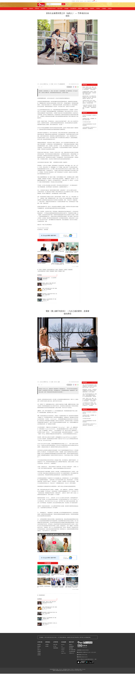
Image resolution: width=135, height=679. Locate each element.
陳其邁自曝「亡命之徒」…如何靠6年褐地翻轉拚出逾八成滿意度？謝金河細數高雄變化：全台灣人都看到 (90, 390)
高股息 (54, 6)
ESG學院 (46, 646)
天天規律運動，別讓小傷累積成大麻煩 (71, 263)
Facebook (62, 644)
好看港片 (65, 269)
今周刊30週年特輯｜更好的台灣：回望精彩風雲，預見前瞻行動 (89, 128)
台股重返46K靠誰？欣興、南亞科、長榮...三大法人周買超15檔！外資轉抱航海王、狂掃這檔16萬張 (89, 102)
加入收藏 (69, 86)
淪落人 (57, 269)
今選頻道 (39, 653)
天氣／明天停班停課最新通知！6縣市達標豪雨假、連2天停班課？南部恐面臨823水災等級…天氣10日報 (90, 386)
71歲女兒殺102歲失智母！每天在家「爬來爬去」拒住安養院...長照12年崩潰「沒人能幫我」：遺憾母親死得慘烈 (89, 107)
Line (62, 646)
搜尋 (63, 4)
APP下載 (54, 646)
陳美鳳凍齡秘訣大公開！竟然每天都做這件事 (57, 252)
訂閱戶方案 (55, 644)
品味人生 (39, 649)
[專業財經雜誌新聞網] (41, 4)
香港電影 (44, 269)
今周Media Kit (71, 653)
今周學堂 (47, 644)
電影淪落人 (61, 269)
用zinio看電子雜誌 (72, 649)
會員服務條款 (71, 646)
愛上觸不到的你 (41, 595)
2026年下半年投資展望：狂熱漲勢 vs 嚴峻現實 (90, 116)
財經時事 (39, 644)
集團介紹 (70, 644)
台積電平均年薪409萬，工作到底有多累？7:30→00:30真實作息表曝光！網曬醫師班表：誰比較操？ (57, 264)
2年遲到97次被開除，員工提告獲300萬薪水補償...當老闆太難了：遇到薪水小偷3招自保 (71, 252)
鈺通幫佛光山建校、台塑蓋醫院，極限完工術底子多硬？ (89, 119)
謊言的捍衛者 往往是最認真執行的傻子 (43, 251)
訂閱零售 (39, 654)
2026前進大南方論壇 (87, 121)
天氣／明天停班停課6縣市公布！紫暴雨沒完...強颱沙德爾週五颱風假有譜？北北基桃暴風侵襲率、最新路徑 (90, 395)
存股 (59, 6)
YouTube (62, 651)
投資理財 (39, 646)
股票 (51, 6)
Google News (63, 653)
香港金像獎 (70, 269)
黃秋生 (40, 269)
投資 (49, 6)
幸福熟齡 (39, 651)
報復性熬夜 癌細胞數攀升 (41, 263)
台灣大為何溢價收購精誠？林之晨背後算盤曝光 (89, 125)
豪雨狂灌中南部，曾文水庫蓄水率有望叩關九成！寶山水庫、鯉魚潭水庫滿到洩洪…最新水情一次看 (89, 97)
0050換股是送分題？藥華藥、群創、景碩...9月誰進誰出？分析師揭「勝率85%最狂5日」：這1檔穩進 (90, 404)
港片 (63, 271)
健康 (52, 381)
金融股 (56, 6)
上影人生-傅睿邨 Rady (50, 269)
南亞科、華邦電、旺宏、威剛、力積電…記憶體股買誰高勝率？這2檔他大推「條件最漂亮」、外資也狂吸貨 (90, 88)
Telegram (62, 649)
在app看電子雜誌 (72, 651)
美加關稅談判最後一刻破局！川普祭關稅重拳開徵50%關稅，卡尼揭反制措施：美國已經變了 (89, 93)
